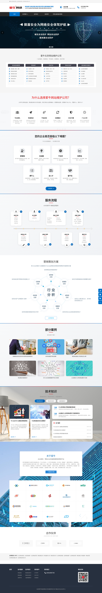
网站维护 (83, 555)
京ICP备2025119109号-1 (59, 589)
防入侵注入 (13, 81)
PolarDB (82, 81)
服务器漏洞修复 (14, 76)
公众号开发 (48, 76)
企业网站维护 (27, 555)
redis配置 (82, 73)
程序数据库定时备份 (32, 78)
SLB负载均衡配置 (84, 68)
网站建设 (20, 572)
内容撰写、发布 (31, 68)
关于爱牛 (36, 572)
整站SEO (65, 73)
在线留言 (36, 577)
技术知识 (36, 14)
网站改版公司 (40, 555)
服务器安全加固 (14, 73)
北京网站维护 (67, 555)
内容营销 (65, 78)
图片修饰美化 (30, 71)
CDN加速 (82, 76)
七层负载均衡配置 (84, 83)
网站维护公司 (47, 555)
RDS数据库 (83, 71)
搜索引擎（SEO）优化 (67, 68)
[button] (49, 46)
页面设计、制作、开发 (50, 68)
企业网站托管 (34, 555)
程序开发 (47, 73)
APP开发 (47, 81)
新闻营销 (65, 81)
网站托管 (88, 555)
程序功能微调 (30, 73)
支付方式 (36, 575)
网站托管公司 (53, 555)
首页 (15, 14)
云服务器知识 (28, 577)
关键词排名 (65, 71)
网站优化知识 (28, 575)
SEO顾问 (65, 76)
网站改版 (30, 81)
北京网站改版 (60, 555)
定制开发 (20, 577)
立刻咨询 (50, 188)
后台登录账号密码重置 (32, 76)
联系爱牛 (47, 14)
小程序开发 (48, 78)
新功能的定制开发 (49, 71)
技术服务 (24, 14)
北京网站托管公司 (22, 557)
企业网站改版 (21, 555)
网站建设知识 (28, 572)
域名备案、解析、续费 (15, 68)
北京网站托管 (73, 555)
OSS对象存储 (83, 78)
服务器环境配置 (14, 71)
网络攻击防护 (13, 78)
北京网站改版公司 (13, 557)
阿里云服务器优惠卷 (57, 14)
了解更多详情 (51, 472)
